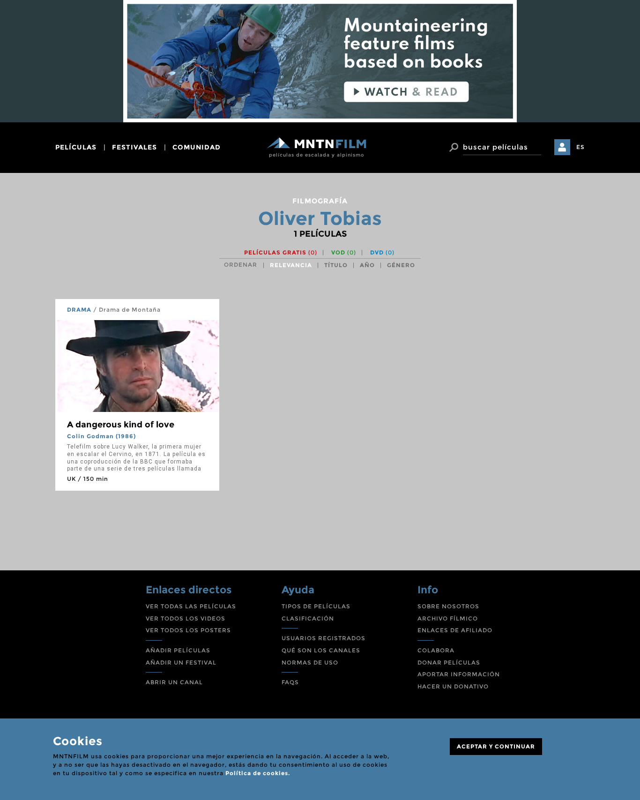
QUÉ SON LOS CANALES (321, 650)
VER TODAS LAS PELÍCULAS (191, 606)
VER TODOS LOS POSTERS (188, 630)
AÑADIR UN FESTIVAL (181, 662)
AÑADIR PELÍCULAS (178, 650)
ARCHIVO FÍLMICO (447, 618)
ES (580, 146)
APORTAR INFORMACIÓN (458, 674)
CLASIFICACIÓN (308, 618)
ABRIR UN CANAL (174, 682)
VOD (343, 252)
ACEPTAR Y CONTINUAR (496, 746)
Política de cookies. (257, 773)
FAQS (290, 682)
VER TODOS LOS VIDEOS (185, 618)
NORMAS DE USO (310, 662)
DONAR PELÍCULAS (448, 662)
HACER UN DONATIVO (453, 686)
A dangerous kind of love (120, 424)
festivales (134, 147)
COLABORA (435, 650)
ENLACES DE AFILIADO (454, 630)
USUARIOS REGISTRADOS (323, 638)
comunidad (196, 147)
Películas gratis (280, 252)
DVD (382, 252)
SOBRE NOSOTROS (448, 606)
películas (76, 147)
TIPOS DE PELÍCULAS (316, 606)
